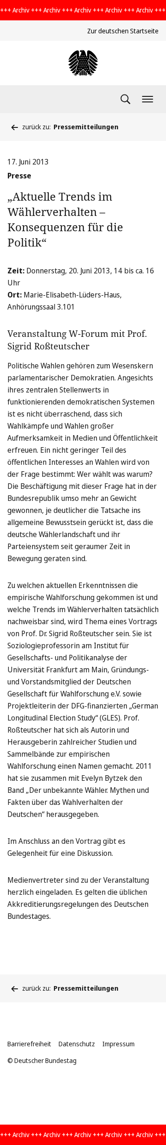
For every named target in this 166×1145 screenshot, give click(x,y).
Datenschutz (77, 1043)
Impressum (118, 1043)
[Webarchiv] (83, 63)
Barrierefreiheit (29, 1043)
